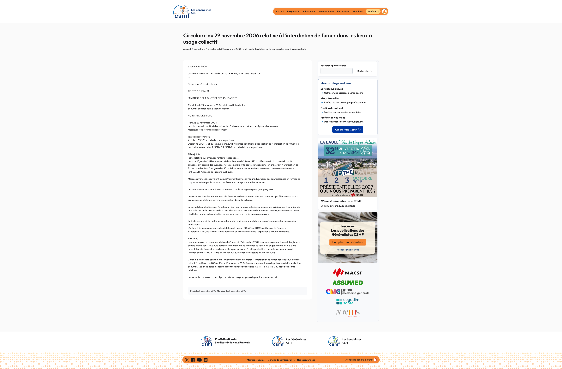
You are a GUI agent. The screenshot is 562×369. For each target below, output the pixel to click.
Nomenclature (326, 11)
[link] (369, 360)
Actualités (199, 48)
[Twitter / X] (187, 360)
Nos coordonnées (306, 359)
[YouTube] (199, 360)
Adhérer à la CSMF (346, 129)
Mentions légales (255, 359)
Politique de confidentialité (281, 359)
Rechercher (363, 70)
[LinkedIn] (206, 360)
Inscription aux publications (348, 242)
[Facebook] (193, 360)
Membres (358, 11)
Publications (309, 11)
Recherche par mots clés (333, 65)
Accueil (280, 11)
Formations (343, 11)
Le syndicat (293, 11)
